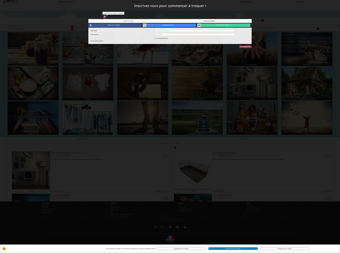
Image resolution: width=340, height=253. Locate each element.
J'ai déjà (128, 21)
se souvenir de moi (162, 38)
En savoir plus (201, 50)
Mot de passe (94, 34)
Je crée (208, 21)
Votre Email (94, 30)
